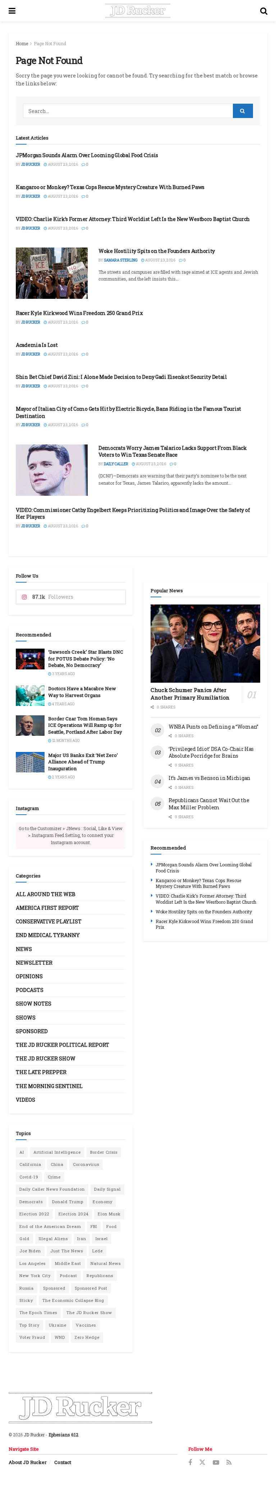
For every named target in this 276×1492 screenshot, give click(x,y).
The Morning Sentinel (49, 1086)
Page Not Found (50, 43)
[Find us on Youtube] (216, 1463)
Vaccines (86, 1325)
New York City (35, 1275)
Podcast (68, 1275)
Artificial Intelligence (57, 1152)
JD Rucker (30, 164)
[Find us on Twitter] (202, 1462)
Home (22, 43)
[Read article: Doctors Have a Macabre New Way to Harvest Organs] (30, 695)
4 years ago (62, 704)
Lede (97, 1250)
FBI (94, 1226)
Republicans (100, 1275)
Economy (102, 1201)
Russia (26, 1288)
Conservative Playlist (49, 921)
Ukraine (57, 1325)
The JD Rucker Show (45, 1058)
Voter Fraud (32, 1337)
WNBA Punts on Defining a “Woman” (213, 726)
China (57, 1164)
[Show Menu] (12, 11)
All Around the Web (45, 894)
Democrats (31, 1201)
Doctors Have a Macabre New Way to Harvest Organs (82, 691)
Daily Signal (107, 1189)
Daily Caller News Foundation (52, 1189)
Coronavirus (86, 1164)
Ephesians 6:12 (63, 1434)
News (24, 949)
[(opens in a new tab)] (52, 273)
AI (21, 1152)
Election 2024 (73, 1213)
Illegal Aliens (53, 1238)
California (30, 1164)
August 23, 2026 (62, 164)
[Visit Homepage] (138, 11)
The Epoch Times (38, 1312)
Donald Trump (67, 1201)
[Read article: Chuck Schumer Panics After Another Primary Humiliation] (205, 643)
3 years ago (63, 674)
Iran (81, 1238)
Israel (102, 1238)
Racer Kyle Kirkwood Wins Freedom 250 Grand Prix (79, 313)
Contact (62, 1462)
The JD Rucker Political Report (62, 1044)
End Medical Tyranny (48, 935)
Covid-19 (28, 1177)
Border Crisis (104, 1152)
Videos (25, 1099)
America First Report (47, 907)
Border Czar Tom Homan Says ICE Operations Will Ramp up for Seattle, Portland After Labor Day (85, 725)
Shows (26, 1017)
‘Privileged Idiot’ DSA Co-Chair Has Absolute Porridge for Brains (211, 752)
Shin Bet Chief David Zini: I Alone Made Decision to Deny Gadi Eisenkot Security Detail (121, 376)
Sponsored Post (91, 1288)
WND (60, 1337)
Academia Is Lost (37, 345)
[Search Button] (263, 11)
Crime (54, 1177)
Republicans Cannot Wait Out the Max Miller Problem (209, 804)
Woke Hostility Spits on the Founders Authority (156, 251)
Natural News (106, 1263)
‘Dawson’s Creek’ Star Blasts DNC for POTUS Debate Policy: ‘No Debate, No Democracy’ (85, 658)
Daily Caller (116, 464)
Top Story (29, 1325)
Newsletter (34, 962)
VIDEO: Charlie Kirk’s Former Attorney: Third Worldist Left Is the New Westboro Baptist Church (133, 219)
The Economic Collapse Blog (73, 1300)
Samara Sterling (121, 260)
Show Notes (33, 1003)
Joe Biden (30, 1250)
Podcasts (29, 990)
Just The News (66, 1250)
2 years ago (63, 777)
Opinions (29, 976)
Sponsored (32, 1031)
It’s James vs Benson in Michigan (209, 778)
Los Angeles (32, 1263)
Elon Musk (109, 1213)
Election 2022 (34, 1213)
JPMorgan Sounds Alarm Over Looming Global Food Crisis (87, 155)
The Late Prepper (41, 1072)
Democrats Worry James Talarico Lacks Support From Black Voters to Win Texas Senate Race (172, 451)
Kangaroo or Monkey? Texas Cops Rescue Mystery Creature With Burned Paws (110, 187)
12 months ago (65, 740)
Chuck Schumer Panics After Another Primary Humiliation (190, 693)
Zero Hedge (87, 1337)
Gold (24, 1238)
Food (111, 1226)
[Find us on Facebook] (190, 1463)
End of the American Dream (50, 1226)
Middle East (68, 1263)
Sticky (26, 1300)
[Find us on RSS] (228, 1463)
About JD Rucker (28, 1462)
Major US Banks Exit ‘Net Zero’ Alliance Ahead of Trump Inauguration (83, 761)
